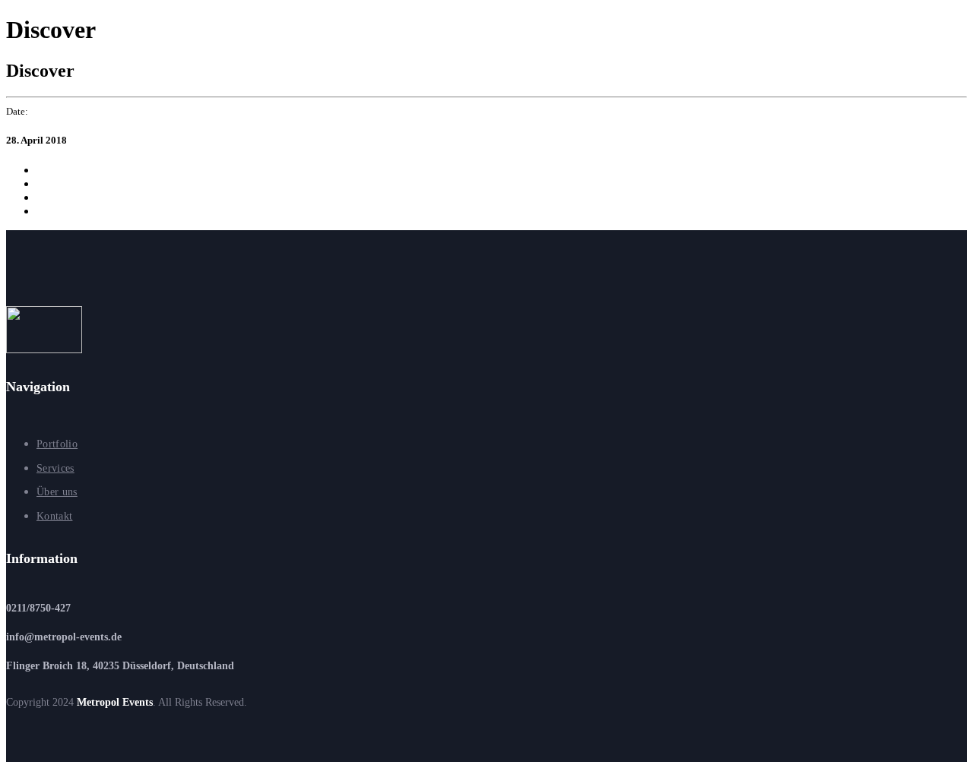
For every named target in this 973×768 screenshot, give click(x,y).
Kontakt (54, 516)
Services (55, 468)
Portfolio (57, 444)
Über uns (57, 492)
